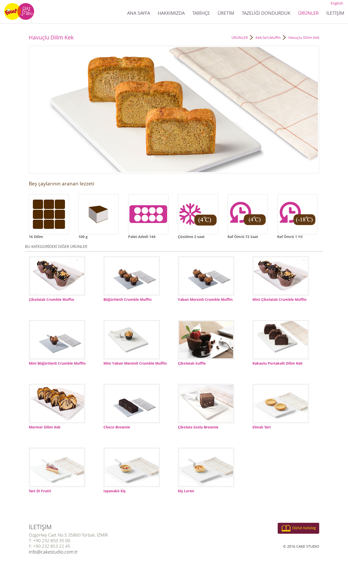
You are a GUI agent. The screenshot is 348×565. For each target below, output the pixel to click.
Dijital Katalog (304, 527)
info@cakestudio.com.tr (53, 552)
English (337, 3)
